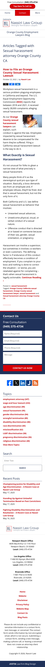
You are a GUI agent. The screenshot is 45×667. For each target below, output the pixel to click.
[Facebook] (10, 383)
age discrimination (14, 406)
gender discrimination (15, 414)
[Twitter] (16, 383)
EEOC (19, 101)
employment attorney (16, 399)
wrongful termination (15, 418)
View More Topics (11, 444)
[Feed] (35, 383)
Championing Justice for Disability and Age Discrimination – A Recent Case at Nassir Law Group (21, 487)
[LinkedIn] (22, 383)
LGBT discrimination (14, 433)
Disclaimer (22, 600)
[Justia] (29, 383)
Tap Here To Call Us (22, 6)
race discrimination (14, 425)
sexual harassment (19, 286)
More (37, 13)
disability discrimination (16, 422)
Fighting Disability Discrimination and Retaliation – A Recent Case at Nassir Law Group (21, 513)
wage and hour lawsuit (16, 403)
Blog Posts (22, 617)
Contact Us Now (22, 368)
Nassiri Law (31, 653)
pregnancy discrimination (17, 437)
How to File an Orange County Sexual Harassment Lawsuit (21, 72)
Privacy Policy (22, 604)
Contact (22, 13)
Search (22, 468)
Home (7, 13)
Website (22, 596)
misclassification (13, 429)
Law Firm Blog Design (22, 664)
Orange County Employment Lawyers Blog (22, 23)
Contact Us (22, 613)
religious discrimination (16, 441)
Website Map (22, 608)
